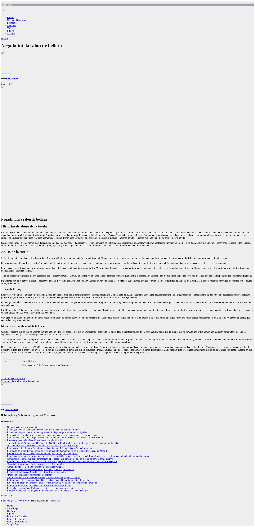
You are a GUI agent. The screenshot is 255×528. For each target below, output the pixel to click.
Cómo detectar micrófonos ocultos (23, 427)
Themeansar (54, 500)
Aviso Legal (12, 508)
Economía (12, 23)
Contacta (11, 33)
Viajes (10, 28)
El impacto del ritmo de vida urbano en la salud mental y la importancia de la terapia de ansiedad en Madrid (57, 451)
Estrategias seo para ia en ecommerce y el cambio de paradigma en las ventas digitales (47, 432)
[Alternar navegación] (2, 10)
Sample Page (13, 524)
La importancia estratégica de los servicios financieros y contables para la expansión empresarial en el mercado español (62, 461)
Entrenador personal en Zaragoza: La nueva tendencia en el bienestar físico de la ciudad (48, 490)
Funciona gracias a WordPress (15, 500)
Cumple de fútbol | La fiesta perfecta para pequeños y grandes (35, 467)
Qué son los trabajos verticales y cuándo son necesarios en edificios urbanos (42, 445)
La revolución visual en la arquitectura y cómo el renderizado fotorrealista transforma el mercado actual (55, 437)
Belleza (10, 17)
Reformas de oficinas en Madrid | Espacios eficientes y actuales (36, 472)
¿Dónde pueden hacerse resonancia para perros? (29, 474)
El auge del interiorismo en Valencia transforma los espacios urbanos (39, 485)
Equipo (10, 30)
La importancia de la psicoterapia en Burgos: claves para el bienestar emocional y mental (48, 480)
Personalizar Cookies (17, 516)
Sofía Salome (11, 78)
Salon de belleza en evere (13, 378)
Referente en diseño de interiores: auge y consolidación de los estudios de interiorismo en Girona (52, 482)
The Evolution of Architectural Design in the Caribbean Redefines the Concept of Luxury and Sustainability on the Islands (64, 443)
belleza (4, 38)
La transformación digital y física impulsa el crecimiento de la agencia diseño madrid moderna (50, 448)
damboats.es (7, 5)
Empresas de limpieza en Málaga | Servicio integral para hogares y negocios (42, 453)
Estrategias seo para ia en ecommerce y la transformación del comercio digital (43, 429)
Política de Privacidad (17, 521)
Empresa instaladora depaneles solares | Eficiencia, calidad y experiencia (40, 469)
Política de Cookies (16, 519)
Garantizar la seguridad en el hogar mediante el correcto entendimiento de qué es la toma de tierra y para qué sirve (60, 459)
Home (10, 505)
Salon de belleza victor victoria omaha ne (20, 381)
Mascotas (11, 25)
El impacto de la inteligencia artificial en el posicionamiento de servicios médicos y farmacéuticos (52, 435)
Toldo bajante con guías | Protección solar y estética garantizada (36, 464)
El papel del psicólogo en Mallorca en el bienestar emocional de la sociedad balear (45, 488)
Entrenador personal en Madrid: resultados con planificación (35, 440)
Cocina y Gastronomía (17, 20)
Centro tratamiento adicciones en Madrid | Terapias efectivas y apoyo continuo (43, 477)
